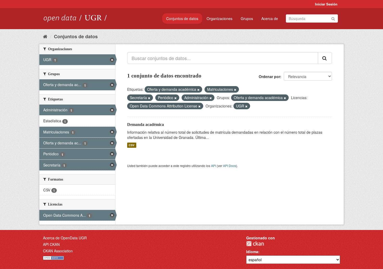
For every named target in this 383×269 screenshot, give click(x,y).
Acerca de (269, 18)
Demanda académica (145, 124)
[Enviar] (333, 18)
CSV (131, 145)
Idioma (252, 251)
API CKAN (51, 244)
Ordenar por (269, 76)
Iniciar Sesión (326, 4)
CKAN (255, 243)
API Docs (229, 165)
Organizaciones (219, 18)
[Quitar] (198, 89)
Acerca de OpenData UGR (65, 237)
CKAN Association (58, 250)
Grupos (247, 18)
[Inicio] (45, 36)
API (213, 165)
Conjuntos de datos (182, 18)
